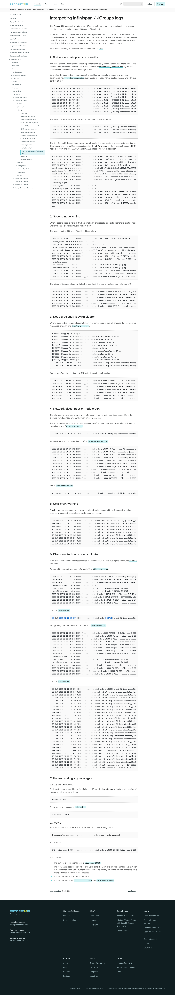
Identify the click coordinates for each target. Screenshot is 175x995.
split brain (56, 510)
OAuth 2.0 (148, 948)
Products (37, 4)
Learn (54, 4)
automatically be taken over (111, 66)
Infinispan (81, 26)
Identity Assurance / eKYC (154, 927)
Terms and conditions (126, 967)
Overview (13, 18)
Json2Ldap (94, 916)
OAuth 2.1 (148, 943)
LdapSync (94, 924)
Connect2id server (62, 26)
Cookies (120, 972)
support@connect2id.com (20, 933)
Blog (62, 4)
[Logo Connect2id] (19, 4)
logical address (106, 789)
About (65, 963)
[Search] (141, 4)
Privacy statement (124, 963)
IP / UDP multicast (99, 146)
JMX (101, 48)
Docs (47, 4)
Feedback (149, 4)
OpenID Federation (151, 916)
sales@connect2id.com (19, 925)
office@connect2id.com (19, 940)
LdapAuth (94, 920)
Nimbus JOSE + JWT (125, 916)
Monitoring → (133, 891)
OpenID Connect (150, 939)
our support (85, 43)
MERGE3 (133, 560)
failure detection (109, 149)
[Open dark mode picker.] (121, 4)
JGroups (90, 26)
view (72, 827)
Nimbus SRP (122, 930)
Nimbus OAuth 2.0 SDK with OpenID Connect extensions (126, 923)
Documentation (69, 920)
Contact (160, 4)
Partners (66, 976)
